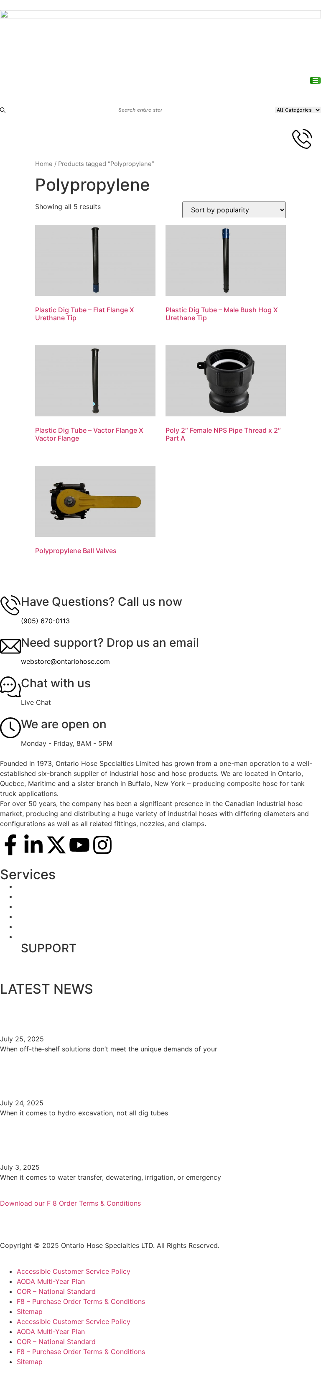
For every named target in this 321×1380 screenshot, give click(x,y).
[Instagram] (102, 844)
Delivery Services (44, 896)
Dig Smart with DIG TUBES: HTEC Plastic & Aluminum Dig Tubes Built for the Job (158, 1077)
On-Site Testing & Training (58, 886)
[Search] (3, 110)
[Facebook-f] (10, 844)
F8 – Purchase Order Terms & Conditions (81, 1301)
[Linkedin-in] (33, 844)
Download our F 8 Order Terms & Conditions (70, 1203)
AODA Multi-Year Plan (51, 1281)
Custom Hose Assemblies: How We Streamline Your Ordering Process (143, 1013)
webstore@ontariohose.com (65, 661)
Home (44, 164)
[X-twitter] (56, 844)
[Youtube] (79, 844)
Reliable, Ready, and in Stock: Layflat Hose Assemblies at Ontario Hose (158, 1141)
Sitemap (30, 1311)
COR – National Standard (56, 1291)
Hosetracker (36, 906)
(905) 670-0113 (45, 621)
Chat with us (56, 683)
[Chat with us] (10, 686)
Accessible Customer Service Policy (73, 1271)
